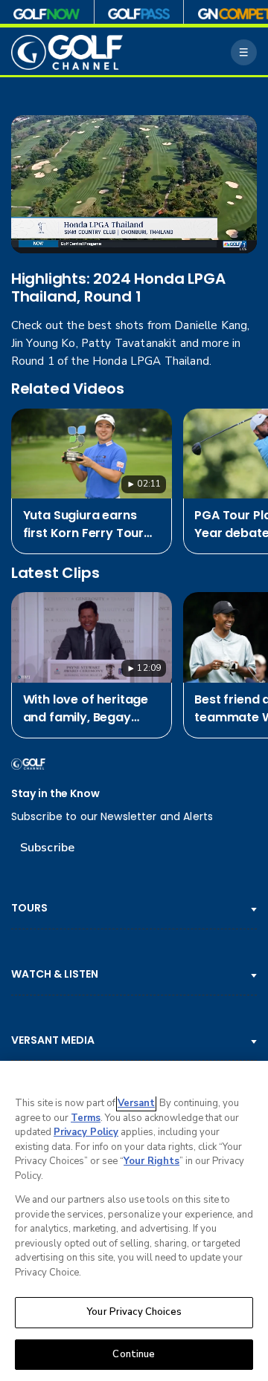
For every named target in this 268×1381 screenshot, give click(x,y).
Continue (133, 1354)
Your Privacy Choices (134, 1312)
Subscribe (47, 847)
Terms (85, 1118)
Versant (136, 1103)
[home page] (67, 52)
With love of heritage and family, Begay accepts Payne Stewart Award (86, 709)
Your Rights (151, 1161)
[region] (134, 1221)
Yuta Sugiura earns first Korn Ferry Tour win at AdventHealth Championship (83, 524)
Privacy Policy (86, 1132)
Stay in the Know (55, 794)
